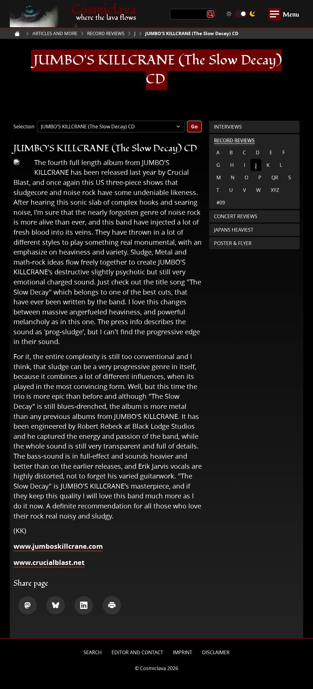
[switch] (241, 13)
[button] (27, 605)
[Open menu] (274, 14)
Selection (24, 126)
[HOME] (17, 33)
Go (194, 126)
